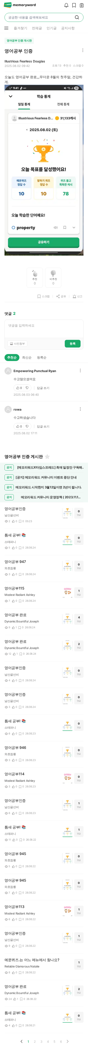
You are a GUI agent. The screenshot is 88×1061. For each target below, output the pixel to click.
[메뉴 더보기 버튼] (6, 28)
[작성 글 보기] (80, 5)
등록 (73, 343)
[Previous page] (21, 1041)
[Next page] (67, 1041)
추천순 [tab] (12, 357)
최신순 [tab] (27, 357)
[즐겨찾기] (47, 456)
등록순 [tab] (41, 357)
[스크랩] (73, 5)
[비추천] (27, 388)
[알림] (65, 5)
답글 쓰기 (43, 388)
